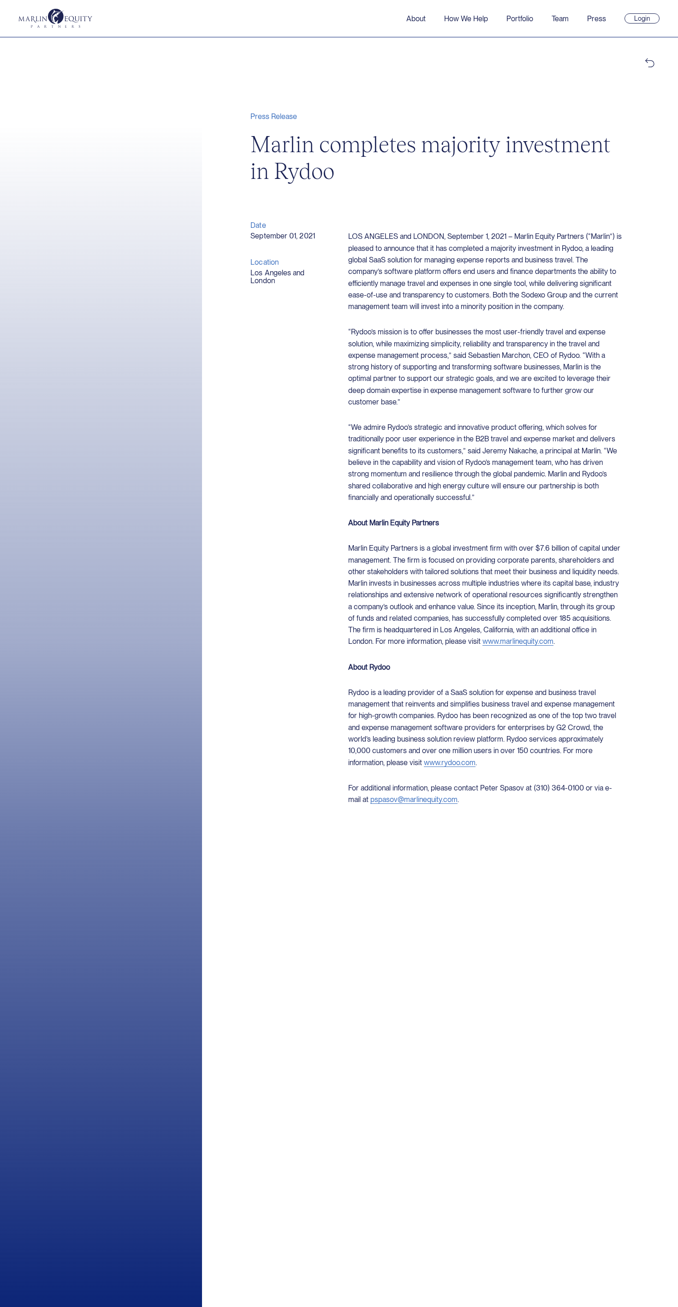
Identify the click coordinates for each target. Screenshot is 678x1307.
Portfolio (519, 18)
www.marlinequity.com (517, 641)
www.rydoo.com (450, 762)
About (416, 18)
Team (560, 18)
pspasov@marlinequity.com (414, 799)
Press (596, 18)
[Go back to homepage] (55, 18)
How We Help (466, 18)
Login (646, 19)
